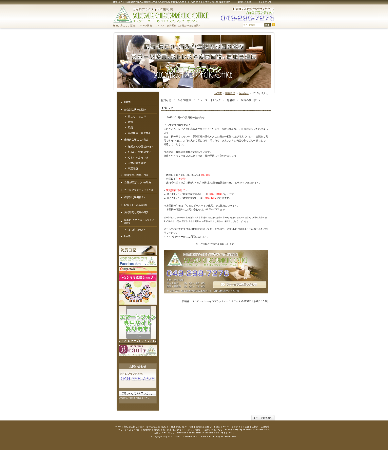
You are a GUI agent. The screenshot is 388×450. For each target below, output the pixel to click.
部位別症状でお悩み (135, 109)
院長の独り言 (249, 100)
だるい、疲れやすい (139, 152)
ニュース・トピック (209, 100)
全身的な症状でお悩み (136, 139)
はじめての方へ (137, 229)
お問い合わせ (244, 2)
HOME (218, 93)
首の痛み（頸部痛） (139, 133)
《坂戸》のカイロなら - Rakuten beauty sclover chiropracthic (186, 433)
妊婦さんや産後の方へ (141, 146)
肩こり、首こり (137, 116)
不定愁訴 (133, 168)
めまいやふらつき (138, 157)
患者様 (231, 100)
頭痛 (130, 127)
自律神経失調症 (137, 163)
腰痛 (130, 122)
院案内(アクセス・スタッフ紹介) (139, 221)
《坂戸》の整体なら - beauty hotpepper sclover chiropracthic (235, 430)
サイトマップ (264, 2)
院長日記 (230, 93)
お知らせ (244, 93)
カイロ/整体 (184, 100)
